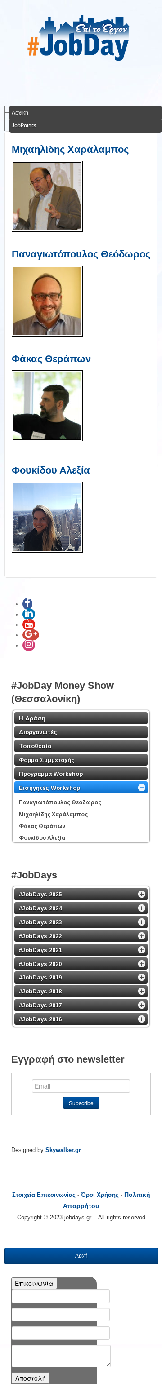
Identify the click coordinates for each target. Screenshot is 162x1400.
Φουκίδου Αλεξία (51, 470)
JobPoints (24, 125)
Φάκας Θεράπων (51, 358)
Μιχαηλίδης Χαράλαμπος (70, 149)
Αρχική (20, 112)
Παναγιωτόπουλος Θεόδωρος (81, 254)
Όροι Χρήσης (100, 1195)
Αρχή (81, 1256)
